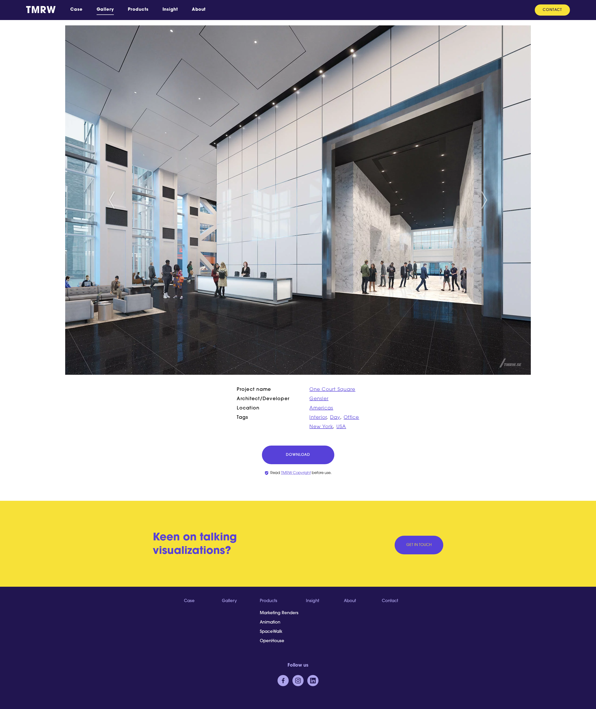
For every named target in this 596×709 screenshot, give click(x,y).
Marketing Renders (279, 613)
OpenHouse (272, 641)
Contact (552, 10)
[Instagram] (298, 680)
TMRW (41, 10)
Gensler (318, 399)
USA (341, 427)
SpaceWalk (271, 632)
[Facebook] (283, 680)
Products (138, 10)
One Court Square (332, 389)
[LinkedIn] (312, 680)
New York (321, 427)
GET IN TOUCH (419, 545)
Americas (321, 408)
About (199, 10)
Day (335, 417)
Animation (270, 622)
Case (76, 10)
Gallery (105, 10)
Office (351, 417)
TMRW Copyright (296, 473)
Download (298, 455)
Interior (318, 417)
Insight (170, 10)
